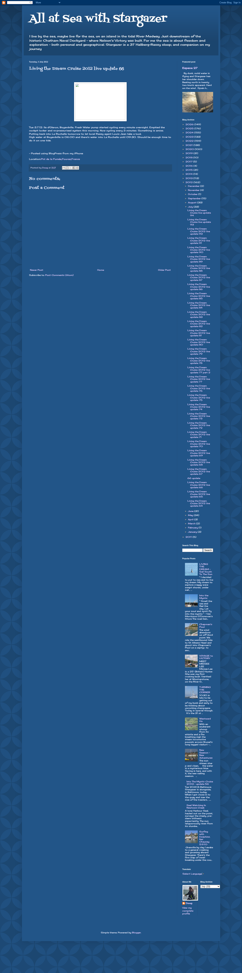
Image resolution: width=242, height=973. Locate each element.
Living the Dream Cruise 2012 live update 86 (198, 287)
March (192, 523)
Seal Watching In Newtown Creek (196, 806)
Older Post (164, 270)
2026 (189, 124)
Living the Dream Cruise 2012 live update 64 (198, 503)
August (192, 202)
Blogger (136, 932)
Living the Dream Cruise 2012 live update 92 (198, 231)
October (193, 194)
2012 (189, 182)
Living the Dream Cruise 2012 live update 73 (198, 416)
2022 (189, 141)
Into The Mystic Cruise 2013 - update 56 (200, 782)
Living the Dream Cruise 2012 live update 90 (198, 250)
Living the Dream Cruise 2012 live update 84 (198, 305)
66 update (193, 478)
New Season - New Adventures (206, 754)
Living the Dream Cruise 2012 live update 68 (198, 462)
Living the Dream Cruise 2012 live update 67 (198, 471)
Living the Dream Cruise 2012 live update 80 (198, 342)
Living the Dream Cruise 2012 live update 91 (198, 240)
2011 (189, 537)
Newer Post (36, 270)
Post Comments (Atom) (59, 275)
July (191, 206)
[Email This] (64, 168)
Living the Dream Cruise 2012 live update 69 (198, 453)
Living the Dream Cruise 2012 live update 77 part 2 (198, 370)
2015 (189, 170)
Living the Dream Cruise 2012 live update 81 (198, 333)
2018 (189, 157)
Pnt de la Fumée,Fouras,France (60, 159)
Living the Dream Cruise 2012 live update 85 (198, 296)
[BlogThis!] (67, 168)
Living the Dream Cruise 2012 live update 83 (198, 314)
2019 (189, 153)
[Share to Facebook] (74, 168)
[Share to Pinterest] (77, 168)
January (193, 532)
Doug (189, 903)
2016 (189, 165)
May (191, 515)
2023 (189, 136)
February (193, 527)
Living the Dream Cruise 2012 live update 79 (198, 351)
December (194, 186)
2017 (189, 161)
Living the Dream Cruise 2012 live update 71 (198, 434)
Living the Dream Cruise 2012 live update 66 (198, 485)
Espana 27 (190, 67)
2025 (189, 128)
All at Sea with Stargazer (98, 19)
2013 (189, 178)
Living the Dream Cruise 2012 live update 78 (198, 361)
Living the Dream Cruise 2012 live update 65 (198, 494)
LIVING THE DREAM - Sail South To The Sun (205, 569)
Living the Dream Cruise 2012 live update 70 (198, 444)
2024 (189, 132)
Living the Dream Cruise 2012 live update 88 (198, 268)
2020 (190, 149)
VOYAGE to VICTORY (206, 657)
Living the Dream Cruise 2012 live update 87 (198, 277)
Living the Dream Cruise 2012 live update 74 (198, 407)
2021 (189, 145)
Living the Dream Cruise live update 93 (199, 222)
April (191, 519)
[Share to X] (70, 168)
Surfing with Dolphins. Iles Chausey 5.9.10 (204, 838)
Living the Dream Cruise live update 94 (199, 213)
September (194, 198)
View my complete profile (187, 910)
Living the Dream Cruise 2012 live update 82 (198, 324)
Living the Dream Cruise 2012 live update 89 (198, 259)
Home (100, 270)
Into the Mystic (203, 596)
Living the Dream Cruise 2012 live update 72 (198, 425)
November (194, 190)
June (191, 511)
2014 (189, 174)
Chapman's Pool (205, 625)
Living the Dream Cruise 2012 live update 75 (198, 397)
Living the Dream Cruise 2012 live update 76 (198, 388)
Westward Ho (205, 719)
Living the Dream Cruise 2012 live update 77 (198, 379)
